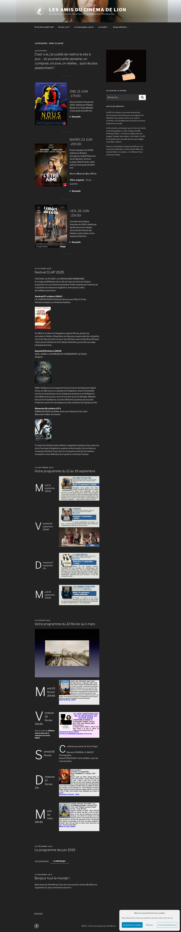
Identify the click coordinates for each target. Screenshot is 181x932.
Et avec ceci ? (64, 27)
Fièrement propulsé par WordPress (102, 926)
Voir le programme (42, 861)
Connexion (38, 913)
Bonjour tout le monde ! (52, 878)
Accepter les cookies (132, 925)
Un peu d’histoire (120, 27)
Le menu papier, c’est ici (84, 27)
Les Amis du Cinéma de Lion (87, 9)
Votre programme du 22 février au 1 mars (65, 624)
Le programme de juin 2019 (55, 850)
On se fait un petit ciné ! (44, 27)
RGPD (84, 926)
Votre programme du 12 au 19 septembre (65, 471)
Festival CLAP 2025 (49, 272)
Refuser (149, 925)
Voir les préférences (167, 925)
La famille (102, 27)
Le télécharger (59, 861)
